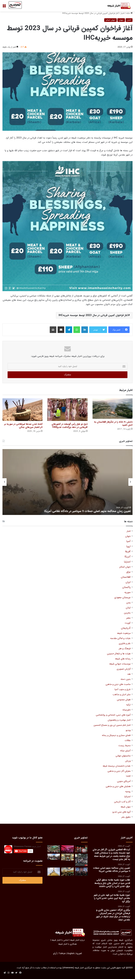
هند (129, 674)
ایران (128, 582)
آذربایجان (126, 628)
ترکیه (128, 704)
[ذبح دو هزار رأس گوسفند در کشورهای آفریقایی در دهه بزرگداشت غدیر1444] (67, 409)
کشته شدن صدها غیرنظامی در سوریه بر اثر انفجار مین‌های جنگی (23, 425)
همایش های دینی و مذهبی (118, 786)
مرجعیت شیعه (124, 633)
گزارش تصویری (124, 669)
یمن (128, 602)
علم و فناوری (125, 643)
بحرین (127, 613)
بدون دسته (126, 679)
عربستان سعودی (122, 597)
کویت (128, 623)
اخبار (122, 13)
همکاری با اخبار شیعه (67, 944)
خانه (128, 13)
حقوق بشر (126, 817)
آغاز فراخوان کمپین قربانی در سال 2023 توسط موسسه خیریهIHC (93, 315)
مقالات (128, 740)
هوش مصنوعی (124, 699)
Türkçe (62, 953)
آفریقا (128, 551)
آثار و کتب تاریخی (122, 801)
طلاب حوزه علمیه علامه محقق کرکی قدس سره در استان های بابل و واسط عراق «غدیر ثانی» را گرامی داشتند (71, 509)
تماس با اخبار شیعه (60, 940)
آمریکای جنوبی (124, 781)
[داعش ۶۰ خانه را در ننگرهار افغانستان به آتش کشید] (113, 408)
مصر (128, 618)
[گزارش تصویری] (81, 860)
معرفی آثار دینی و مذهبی (119, 771)
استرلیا (127, 562)
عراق (128, 572)
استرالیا (127, 796)
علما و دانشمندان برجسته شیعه (117, 766)
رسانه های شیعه (123, 659)
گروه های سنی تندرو (121, 812)
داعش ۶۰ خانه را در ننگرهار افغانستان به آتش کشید (113, 423)
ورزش (128, 761)
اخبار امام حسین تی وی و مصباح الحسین (112, 725)
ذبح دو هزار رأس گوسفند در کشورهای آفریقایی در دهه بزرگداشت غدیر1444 (70, 425)
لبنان (128, 607)
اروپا (128, 546)
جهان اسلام (110, 20)
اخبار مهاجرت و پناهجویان (119, 720)
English (70, 953)
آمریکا (127, 556)
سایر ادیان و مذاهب (122, 694)
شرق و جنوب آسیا (123, 689)
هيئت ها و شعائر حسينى (119, 653)
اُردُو (55, 953)
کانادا (128, 776)
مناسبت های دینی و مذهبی (118, 684)
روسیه (128, 791)
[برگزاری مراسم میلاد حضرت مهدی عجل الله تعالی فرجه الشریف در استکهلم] (67, 848)
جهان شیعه (126, 807)
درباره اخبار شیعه (77, 940)
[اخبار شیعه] (117, 5)
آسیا (128, 541)
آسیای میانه (125, 750)
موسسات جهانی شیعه (120, 664)
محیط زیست (124, 745)
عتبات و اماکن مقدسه (120, 638)
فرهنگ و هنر (125, 648)
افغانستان (126, 577)
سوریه (127, 592)
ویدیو (128, 730)
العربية (79, 953)
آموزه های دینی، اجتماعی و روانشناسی (113, 715)
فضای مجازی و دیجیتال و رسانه (116, 735)
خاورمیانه (126, 710)
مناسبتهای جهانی (123, 756)
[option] (67, 482)
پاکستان (126, 587)
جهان (121, 20)
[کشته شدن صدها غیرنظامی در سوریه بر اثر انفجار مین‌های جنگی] (22, 409)
